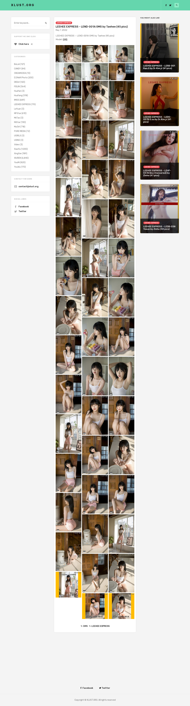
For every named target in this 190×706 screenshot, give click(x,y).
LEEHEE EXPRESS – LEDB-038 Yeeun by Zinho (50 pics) (159, 227)
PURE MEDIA (20, 131)
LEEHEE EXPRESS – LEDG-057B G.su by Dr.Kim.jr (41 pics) (157, 119)
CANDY (17, 68)
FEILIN (17, 86)
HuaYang (18, 95)
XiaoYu (17, 149)
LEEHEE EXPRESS (64, 23)
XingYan (18, 153)
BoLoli (17, 64)
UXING (17, 140)
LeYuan (17, 109)
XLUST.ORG (23, 5)
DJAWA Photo (20, 77)
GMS (65, 39)
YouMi (17, 162)
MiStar (17, 122)
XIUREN (17, 158)
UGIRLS (17, 135)
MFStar (17, 113)
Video (16, 144)
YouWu (17, 167)
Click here (24, 44)
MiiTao (17, 118)
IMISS (16, 100)
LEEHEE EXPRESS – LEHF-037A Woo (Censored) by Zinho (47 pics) (157, 173)
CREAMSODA (20, 73)
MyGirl (17, 126)
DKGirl (17, 82)
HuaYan (17, 91)
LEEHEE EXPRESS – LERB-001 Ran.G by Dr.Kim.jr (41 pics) (159, 67)
